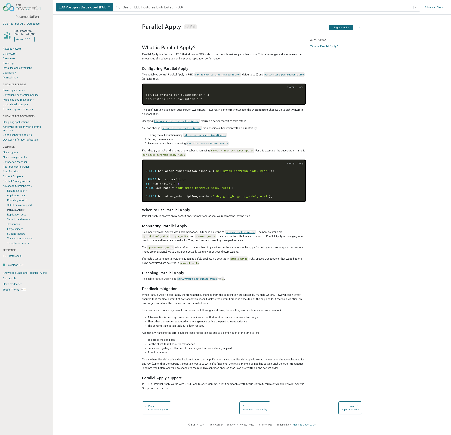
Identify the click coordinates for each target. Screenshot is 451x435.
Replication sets (16, 214)
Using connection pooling (17, 134)
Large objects (15, 229)
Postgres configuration (16, 166)
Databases (33, 23)
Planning (8, 63)
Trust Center (216, 424)
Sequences (13, 224)
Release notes (11, 48)
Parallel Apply (15, 209)
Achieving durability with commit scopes (22, 128)
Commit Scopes (12, 176)
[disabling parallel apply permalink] (185, 273)
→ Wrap (290, 86)
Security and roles (17, 219)
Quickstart (9, 53)
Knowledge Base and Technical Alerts (25, 272)
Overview (8, 58)
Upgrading (8, 72)
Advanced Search (435, 7)
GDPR (202, 424)
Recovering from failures (17, 109)
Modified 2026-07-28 (304, 424)
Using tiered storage (14, 104)
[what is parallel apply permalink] (197, 48)
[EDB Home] (24, 7)
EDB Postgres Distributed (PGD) (25, 32)
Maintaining (9, 77)
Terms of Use (265, 424)
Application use (16, 195)
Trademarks (282, 424)
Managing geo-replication (17, 99)
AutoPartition (10, 171)
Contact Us (9, 278)
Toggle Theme (11, 289)
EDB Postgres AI (13, 23)
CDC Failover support (19, 205)
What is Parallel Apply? (324, 46)
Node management (14, 157)
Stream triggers (16, 233)
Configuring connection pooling (21, 95)
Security (231, 424)
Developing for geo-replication (20, 139)
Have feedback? (12, 284)
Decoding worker (17, 200)
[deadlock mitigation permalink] (179, 288)
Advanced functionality (16, 186)
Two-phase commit (18, 243)
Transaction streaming (20, 238)
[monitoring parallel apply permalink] (189, 226)
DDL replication (16, 190)
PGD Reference (12, 256)
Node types (9, 152)
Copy (300, 86)
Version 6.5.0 (23, 39)
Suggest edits (341, 27)
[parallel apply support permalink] (183, 378)
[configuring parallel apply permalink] (190, 68)
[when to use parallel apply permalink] (191, 210)
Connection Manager (15, 162)
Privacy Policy (246, 424)
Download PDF (15, 264)
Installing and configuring (17, 67)
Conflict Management (16, 181)
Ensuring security (13, 90)
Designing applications (16, 122)
